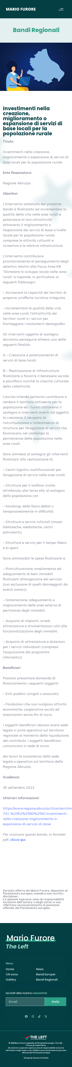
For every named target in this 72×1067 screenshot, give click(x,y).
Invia (55, 1002)
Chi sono (12, 974)
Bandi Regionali (47, 980)
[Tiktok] (39, 1016)
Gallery (11, 980)
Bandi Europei (45, 974)
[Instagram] (33, 1016)
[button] (61, 9)
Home (10, 969)
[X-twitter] (46, 1016)
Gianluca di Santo (40, 1058)
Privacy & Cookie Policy (36, 1045)
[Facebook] (26, 1016)
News (40, 969)
